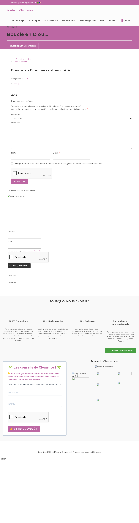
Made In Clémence (20, 10)
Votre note (16, 114)
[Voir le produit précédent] (14, 59)
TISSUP (24, 78)
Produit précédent (24, 59)
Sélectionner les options (23, 46)
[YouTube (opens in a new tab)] (131, 2)
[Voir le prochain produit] (28, 61)
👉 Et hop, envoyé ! (23, 429)
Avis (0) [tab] (17, 83)
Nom (14, 152)
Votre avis (16, 122)
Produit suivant (20, 61)
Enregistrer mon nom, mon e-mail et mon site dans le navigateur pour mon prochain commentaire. (58, 163)
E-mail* (10, 241)
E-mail (56, 152)
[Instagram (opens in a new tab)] (124, 2)
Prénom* (11, 231)
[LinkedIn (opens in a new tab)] (128, 2)
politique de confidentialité (32, 251)
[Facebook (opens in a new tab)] (121, 2)
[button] (69, 445)
